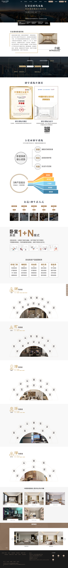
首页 (21, 1)
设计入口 (4, 561)
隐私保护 (14, 561)
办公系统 (8, 561)
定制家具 (16, 554)
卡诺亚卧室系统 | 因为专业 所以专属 (34, 488)
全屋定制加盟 (6, 554)
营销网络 (35, 1)
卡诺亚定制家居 (24, 554)
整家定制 (25, 1)
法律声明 (11, 561)
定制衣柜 (19, 554)
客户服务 (30, 1)
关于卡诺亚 (50, 1)
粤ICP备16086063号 (6, 564)
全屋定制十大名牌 (11, 554)
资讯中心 (45, 1)
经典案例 (56, 1)
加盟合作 (40, 1)
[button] (13, 539)
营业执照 (18, 561)
